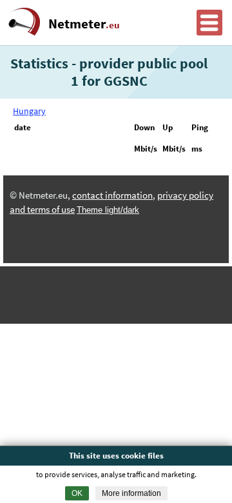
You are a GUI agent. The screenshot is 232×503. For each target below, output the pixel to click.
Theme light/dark (108, 210)
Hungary (29, 111)
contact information (112, 195)
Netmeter (84, 23)
